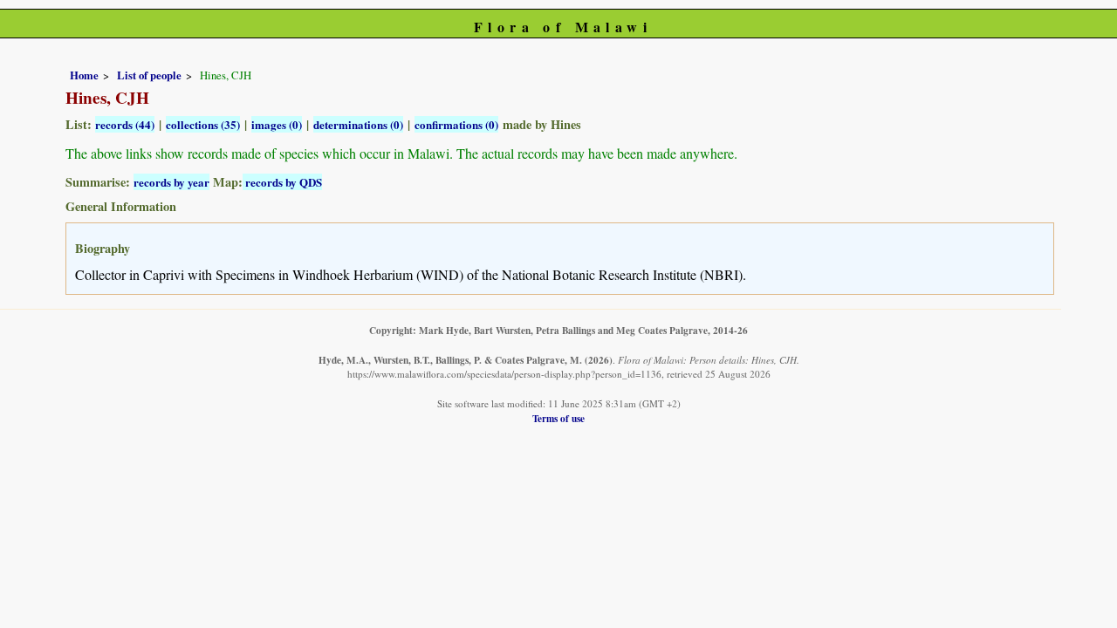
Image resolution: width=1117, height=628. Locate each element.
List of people (149, 75)
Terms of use (558, 418)
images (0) (276, 124)
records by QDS (282, 182)
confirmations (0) (456, 124)
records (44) (124, 124)
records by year (171, 182)
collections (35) (203, 124)
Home (84, 75)
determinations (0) (358, 124)
